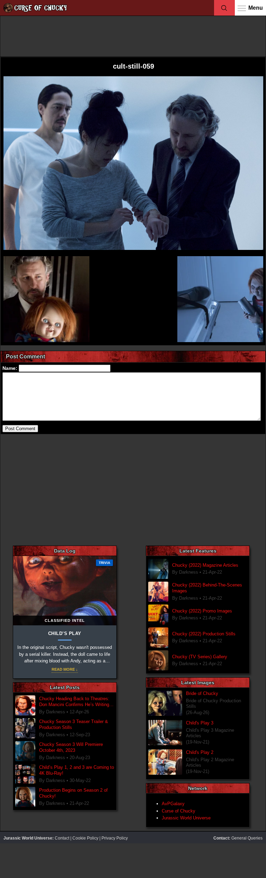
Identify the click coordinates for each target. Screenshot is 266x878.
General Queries (247, 838)
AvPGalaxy (173, 803)
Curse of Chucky (178, 811)
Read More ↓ (65, 669)
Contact (62, 838)
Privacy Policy (114, 838)
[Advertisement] (133, 35)
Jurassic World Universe (186, 817)
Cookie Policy (85, 838)
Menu (255, 8)
